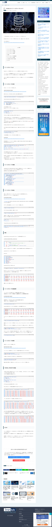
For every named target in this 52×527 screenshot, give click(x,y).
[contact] (49, 0)
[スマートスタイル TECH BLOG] (4, 3)
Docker (48, 63)
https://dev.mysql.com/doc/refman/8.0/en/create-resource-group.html (15, 91)
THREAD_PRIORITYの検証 (12, 58)
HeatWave (44, 64)
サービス (20, 511)
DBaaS (45, 63)
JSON (47, 64)
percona (44, 82)
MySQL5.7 (42, 68)
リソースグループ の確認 (11, 51)
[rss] (48, 0)
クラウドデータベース (44, 90)
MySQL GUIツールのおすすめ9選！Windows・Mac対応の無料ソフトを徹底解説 (43, 31)
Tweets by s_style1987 (41, 109)
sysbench (39, 90)
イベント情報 (21, 515)
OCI (38, 78)
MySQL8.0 (10, 10)
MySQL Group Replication (41, 74)
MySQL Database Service (41, 71)
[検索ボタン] (49, 2)
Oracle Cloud (40, 79)
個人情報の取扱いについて (39, 511)
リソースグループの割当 (11, 53)
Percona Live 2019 (40, 83)
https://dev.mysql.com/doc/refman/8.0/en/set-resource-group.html (14, 198)
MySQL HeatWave (40, 75)
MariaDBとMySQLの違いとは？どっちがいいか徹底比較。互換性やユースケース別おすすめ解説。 (43, 48)
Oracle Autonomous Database (44, 78)
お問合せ (20, 521)
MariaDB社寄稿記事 (46, 67)
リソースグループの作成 (11, 50)
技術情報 (20, 513)
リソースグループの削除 (11, 57)
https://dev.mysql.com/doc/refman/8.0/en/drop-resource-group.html (15, 348)
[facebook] (46, 0)
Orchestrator (40, 82)
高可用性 (39, 94)
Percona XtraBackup (45, 87)
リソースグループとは (11, 49)
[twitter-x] (47, 0)
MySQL (5, 10)
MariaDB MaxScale (40, 67)
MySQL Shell (46, 76)
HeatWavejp (21, 517)
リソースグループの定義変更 (12, 56)
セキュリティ (39, 91)
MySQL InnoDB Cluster (41, 76)
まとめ (9, 60)
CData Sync (41, 63)
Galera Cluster (40, 64)
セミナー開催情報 (44, 91)
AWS (38, 63)
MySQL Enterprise (40, 72)
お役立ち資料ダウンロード (23, 519)
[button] (6, 470)
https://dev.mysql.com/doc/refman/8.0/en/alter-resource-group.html (15, 297)
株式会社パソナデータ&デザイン (40, 509)
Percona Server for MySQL (41, 86)
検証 (8, 54)
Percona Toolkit (40, 87)
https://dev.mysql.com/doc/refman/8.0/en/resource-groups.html (14, 42)
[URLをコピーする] (31, 470)
